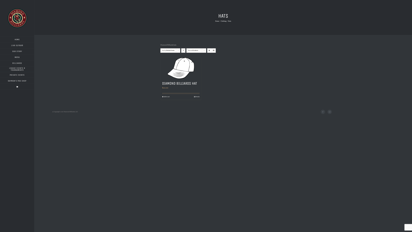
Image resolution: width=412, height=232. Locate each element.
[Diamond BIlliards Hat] (181, 68)
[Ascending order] (183, 50)
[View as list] (213, 50)
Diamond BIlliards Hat (179, 83)
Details (197, 97)
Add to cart (167, 97)
